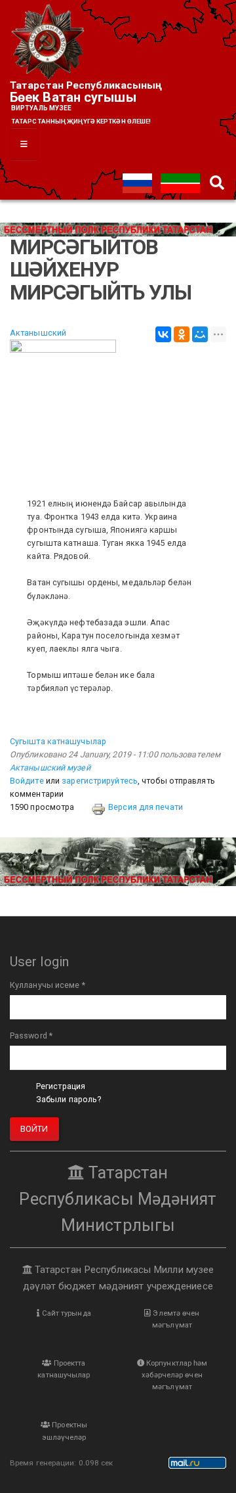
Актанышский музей (50, 767)
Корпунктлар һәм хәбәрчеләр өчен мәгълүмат (174, 1374)
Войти (34, 1129)
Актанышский (38, 333)
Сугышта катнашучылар (58, 741)
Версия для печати (145, 807)
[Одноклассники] (181, 334)
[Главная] (49, 43)
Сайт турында (64, 1313)
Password (31, 1035)
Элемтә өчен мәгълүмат (175, 1318)
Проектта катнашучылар (63, 1368)
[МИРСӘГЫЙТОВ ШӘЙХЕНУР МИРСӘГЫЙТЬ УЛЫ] (118, 412)
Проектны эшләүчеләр (65, 1430)
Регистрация (60, 1086)
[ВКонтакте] (163, 334)
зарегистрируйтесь (100, 781)
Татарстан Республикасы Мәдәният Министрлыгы (117, 1199)
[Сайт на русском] (138, 182)
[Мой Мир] (200, 334)
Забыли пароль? (68, 1099)
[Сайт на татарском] (180, 182)
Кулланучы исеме (47, 985)
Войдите (27, 781)
